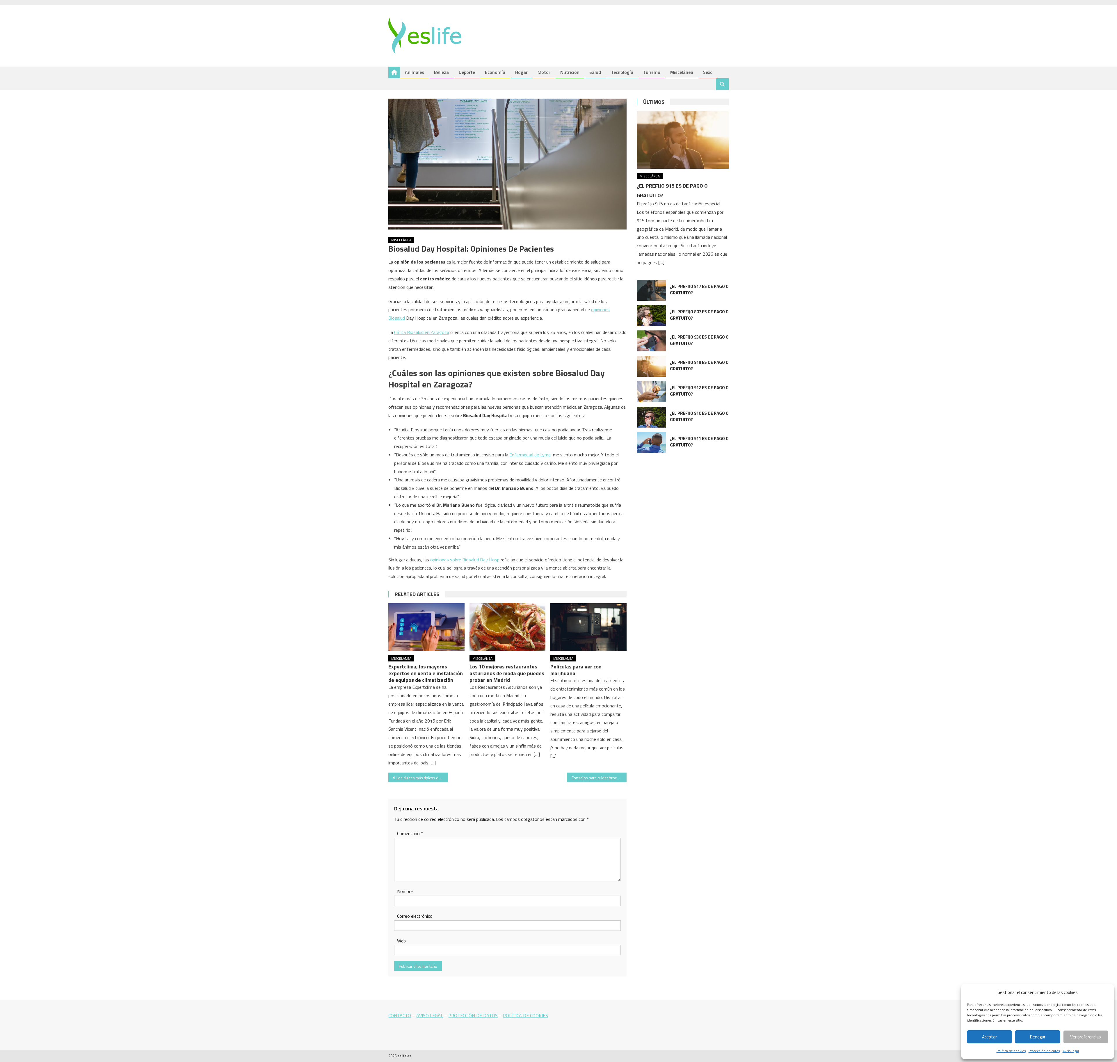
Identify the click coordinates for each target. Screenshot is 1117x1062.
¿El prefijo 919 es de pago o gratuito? (699, 365)
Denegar (1037, 1036)
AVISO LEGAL (429, 1015)
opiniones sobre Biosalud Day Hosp (464, 559)
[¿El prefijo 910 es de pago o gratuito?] (651, 417)
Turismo (651, 72)
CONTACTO (399, 1015)
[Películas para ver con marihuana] (588, 627)
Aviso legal (1071, 1051)
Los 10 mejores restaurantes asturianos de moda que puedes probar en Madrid (506, 673)
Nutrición (569, 72)
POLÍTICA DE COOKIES (525, 1015)
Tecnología (622, 72)
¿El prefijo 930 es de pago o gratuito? (699, 340)
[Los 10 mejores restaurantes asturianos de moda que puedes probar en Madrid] (507, 627)
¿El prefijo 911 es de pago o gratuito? (699, 441)
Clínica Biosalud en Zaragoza (421, 332)
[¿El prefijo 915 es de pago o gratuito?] (683, 139)
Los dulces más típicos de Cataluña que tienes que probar (422, 778)
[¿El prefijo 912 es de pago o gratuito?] (651, 391)
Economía (495, 72)
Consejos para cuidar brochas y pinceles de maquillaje (599, 778)
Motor (544, 72)
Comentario (410, 833)
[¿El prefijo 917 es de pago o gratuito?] (651, 290)
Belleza (441, 72)
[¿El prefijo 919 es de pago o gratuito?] (651, 366)
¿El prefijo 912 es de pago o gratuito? (699, 390)
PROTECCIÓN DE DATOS (473, 1015)
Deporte (467, 72)
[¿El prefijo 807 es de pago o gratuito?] (651, 315)
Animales (414, 72)
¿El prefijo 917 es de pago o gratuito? (699, 289)
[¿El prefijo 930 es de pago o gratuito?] (651, 340)
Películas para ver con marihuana (576, 670)
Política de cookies (1011, 1051)
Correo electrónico (415, 915)
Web (401, 940)
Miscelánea (681, 72)
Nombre (405, 891)
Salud (595, 72)
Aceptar (989, 1036)
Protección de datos (1044, 1051)
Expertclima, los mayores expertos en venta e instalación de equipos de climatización (425, 673)
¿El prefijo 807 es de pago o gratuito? (699, 314)
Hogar (521, 72)
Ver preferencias (1085, 1036)
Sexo (708, 72)
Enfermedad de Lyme (530, 454)
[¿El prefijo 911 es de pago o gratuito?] (651, 442)
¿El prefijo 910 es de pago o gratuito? (699, 416)
